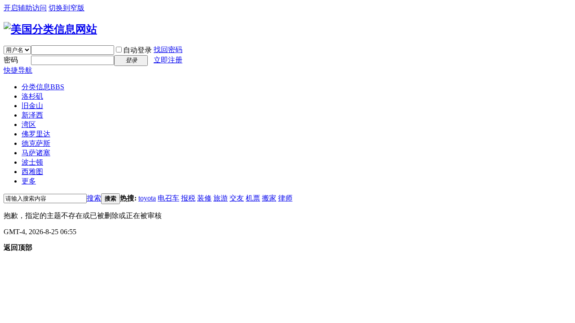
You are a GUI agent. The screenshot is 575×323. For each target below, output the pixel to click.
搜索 (94, 198)
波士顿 (32, 162)
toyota (147, 198)
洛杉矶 (32, 96)
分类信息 (43, 87)
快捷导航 (18, 70)
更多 (29, 181)
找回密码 (168, 49)
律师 (285, 198)
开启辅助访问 (25, 8)
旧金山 (32, 105)
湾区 (29, 124)
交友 (237, 198)
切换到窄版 (66, 8)
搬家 (269, 198)
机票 (253, 198)
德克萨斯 (36, 143)
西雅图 (32, 171)
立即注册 (168, 60)
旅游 (220, 198)
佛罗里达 (36, 134)
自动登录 (137, 50)
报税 (188, 198)
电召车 (168, 198)
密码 (11, 60)
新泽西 (32, 115)
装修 (204, 198)
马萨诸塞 (36, 153)
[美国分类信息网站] (50, 29)
